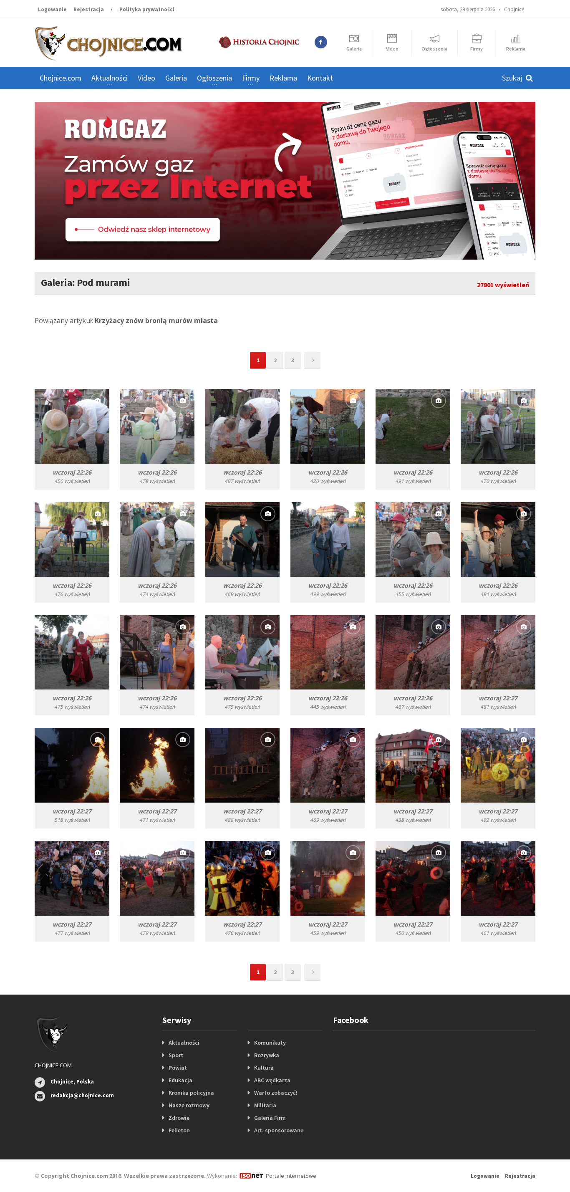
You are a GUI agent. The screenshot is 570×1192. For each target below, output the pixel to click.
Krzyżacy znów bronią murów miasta (156, 320)
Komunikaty (270, 1042)
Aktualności (184, 1042)
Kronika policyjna (191, 1092)
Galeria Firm (270, 1117)
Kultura (264, 1067)
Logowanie (52, 9)
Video (146, 78)
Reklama (283, 78)
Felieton (179, 1130)
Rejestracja (88, 9)
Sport (176, 1055)
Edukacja (180, 1080)
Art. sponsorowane (278, 1130)
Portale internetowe (291, 1175)
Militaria (265, 1105)
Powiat (178, 1067)
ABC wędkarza (272, 1080)
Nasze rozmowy (189, 1105)
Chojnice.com (60, 78)
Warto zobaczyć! (275, 1092)
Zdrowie (179, 1117)
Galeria (176, 78)
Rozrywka (266, 1055)
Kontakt (320, 78)
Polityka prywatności (146, 9)
